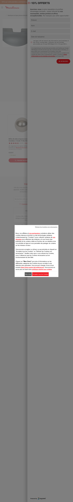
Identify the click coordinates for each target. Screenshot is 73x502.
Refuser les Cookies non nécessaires (46, 227)
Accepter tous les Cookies (40, 274)
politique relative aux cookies (42, 269)
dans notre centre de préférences (32, 267)
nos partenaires (34, 233)
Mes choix (28, 274)
